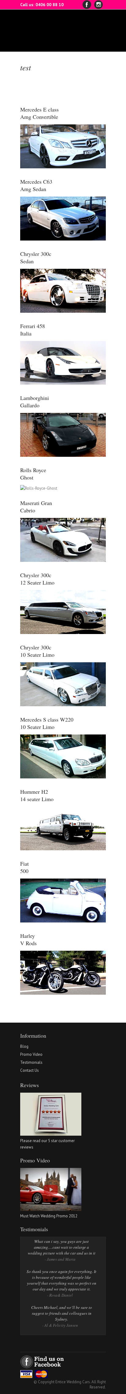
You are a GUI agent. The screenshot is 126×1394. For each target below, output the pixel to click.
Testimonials (31, 1062)
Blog (24, 1046)
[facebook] (87, 4)
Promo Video (31, 1054)
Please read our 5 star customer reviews (47, 1144)
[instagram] (98, 4)
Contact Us (29, 1070)
